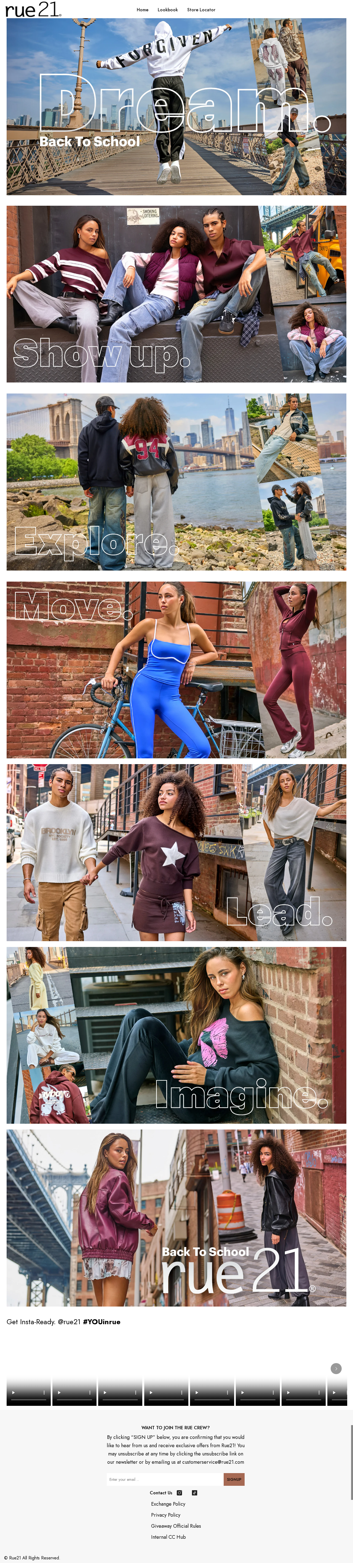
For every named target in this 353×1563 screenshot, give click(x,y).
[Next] (336, 1368)
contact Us (161, 1493)
